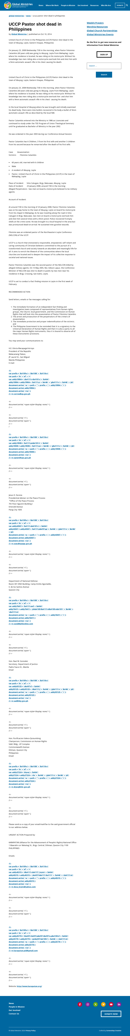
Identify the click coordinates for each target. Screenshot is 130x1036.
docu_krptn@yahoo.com (25, 887)
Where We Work (52, 5)
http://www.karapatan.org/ (29, 986)
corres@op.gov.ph (22, 394)
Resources (94, 5)
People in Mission (68, 5)
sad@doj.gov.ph (21, 701)
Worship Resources (97, 26)
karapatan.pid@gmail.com (26, 950)
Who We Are (106, 5)
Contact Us (14, 1013)
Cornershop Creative (113, 1031)
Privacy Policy (31, 1031)
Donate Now (111, 1014)
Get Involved (83, 5)
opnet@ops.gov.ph (22, 457)
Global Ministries (19, 34)
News (41, 5)
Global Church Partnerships (102, 30)
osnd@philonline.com (23, 624)
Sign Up (104, 54)
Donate (120, 5)
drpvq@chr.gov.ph (22, 787)
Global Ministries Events (100, 34)
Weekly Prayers (95, 22)
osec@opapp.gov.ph (23, 543)
